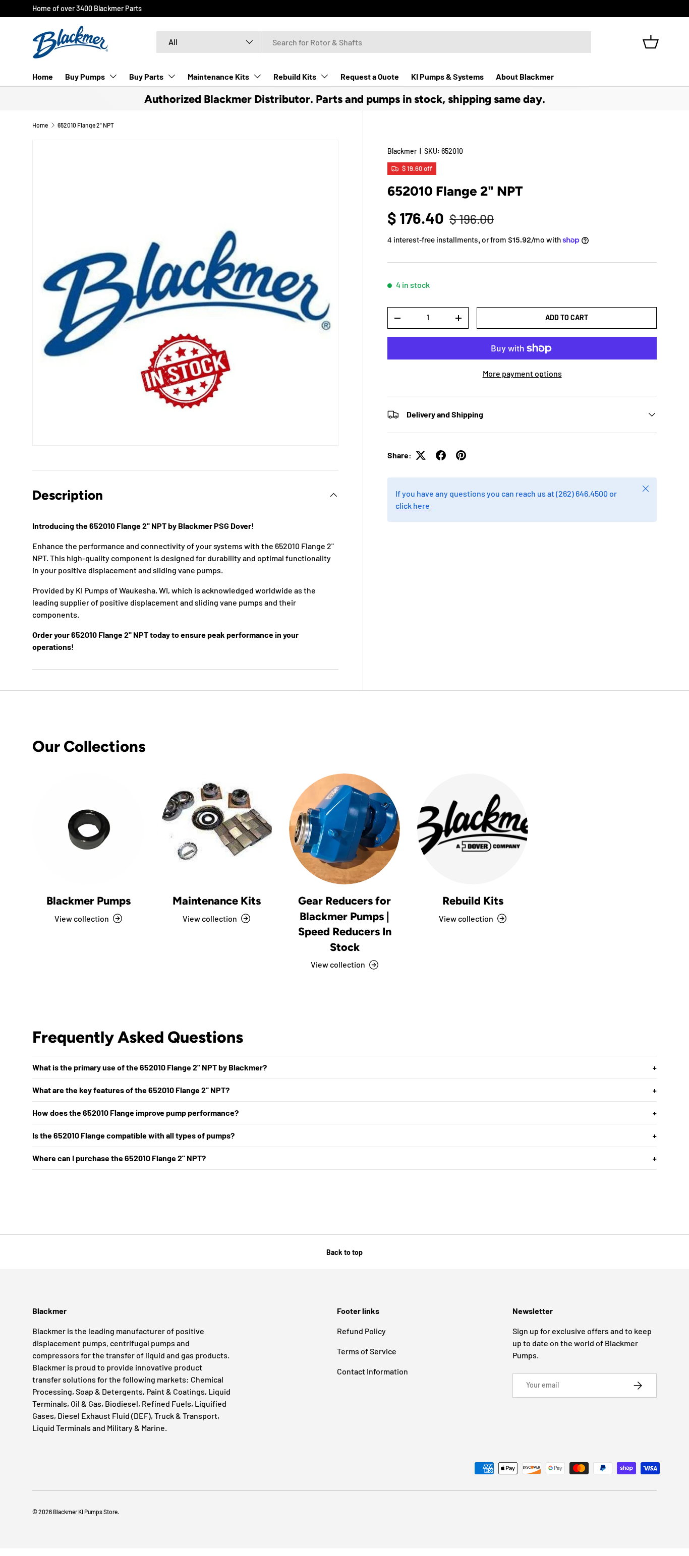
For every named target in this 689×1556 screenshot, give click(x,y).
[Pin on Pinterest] (461, 455)
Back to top (344, 1252)
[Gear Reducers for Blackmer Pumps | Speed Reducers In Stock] (344, 828)
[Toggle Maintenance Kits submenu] (257, 76)
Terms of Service (366, 1351)
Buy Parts (146, 76)
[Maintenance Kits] (216, 828)
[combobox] (373, 42)
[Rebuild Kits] (472, 828)
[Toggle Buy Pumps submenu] (113, 76)
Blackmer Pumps (88, 900)
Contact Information (372, 1371)
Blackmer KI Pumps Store (85, 1511)
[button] (651, 42)
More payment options (522, 373)
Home (42, 76)
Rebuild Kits (294, 76)
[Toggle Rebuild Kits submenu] (324, 76)
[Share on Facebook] (441, 455)
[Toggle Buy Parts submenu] (171, 76)
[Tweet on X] (421, 455)
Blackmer (402, 151)
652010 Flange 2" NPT (86, 125)
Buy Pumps (85, 76)
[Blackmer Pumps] (88, 828)
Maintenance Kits (218, 76)
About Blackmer (525, 76)
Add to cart (566, 317)
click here (412, 505)
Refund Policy (361, 1331)
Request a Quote (369, 76)
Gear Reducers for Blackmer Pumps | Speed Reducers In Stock (344, 923)
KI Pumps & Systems (447, 76)
